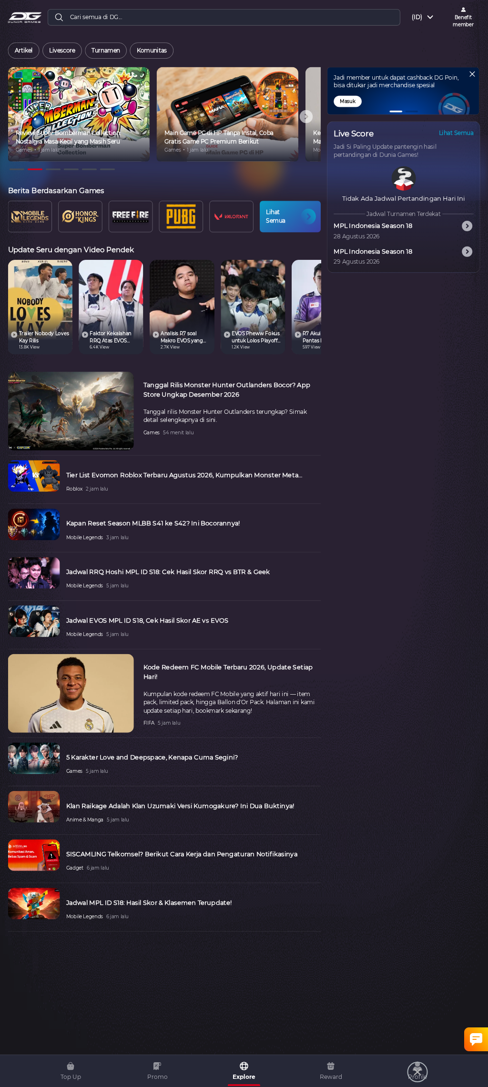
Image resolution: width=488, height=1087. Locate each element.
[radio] (23, 50)
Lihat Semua (456, 133)
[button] (395, 111)
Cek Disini (354, 101)
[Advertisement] (231, 1063)
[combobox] (423, 17)
